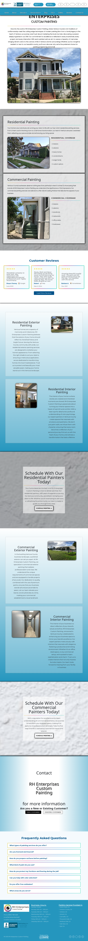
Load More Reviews (44, 293)
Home (7, 13)
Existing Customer (53, 812)
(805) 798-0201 (13, 915)
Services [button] (23, 13)
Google (22, 283)
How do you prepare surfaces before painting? (28, 858)
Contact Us (79, 13)
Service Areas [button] (35, 13)
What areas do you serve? (20, 891)
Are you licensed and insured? (22, 852)
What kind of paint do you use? (22, 865)
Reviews (69, 13)
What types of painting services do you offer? (28, 845)
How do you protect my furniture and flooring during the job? (34, 871)
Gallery (60, 13)
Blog (45, 13)
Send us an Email (37, 4)
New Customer (33, 812)
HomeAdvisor (76, 283)
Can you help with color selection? (23, 878)
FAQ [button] (52, 13)
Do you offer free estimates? (21, 884)
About (14, 13)
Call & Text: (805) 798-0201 (50, 4)
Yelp (43, 283)
